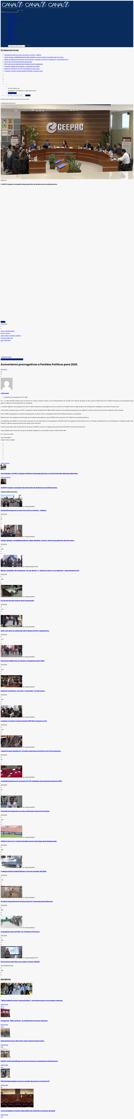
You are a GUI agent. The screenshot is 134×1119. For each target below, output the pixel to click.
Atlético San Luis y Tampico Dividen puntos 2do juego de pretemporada (29, 841)
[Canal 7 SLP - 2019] (35, 9)
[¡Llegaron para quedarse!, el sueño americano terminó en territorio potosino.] (11, 747)
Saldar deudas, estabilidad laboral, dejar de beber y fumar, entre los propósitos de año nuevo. (34, 57)
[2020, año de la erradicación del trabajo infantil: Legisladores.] (11, 627)
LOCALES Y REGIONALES (15, 19)
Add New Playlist (6, 357)
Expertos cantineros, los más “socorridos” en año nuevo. (22, 69)
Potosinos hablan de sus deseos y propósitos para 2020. (22, 66)
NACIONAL (11, 24)
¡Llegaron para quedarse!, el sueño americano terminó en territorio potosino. (31, 751)
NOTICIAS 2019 (8, 15)
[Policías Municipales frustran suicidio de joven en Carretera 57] (5, 1077)
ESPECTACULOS (13, 35)
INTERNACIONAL (13, 26)
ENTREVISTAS (12, 17)
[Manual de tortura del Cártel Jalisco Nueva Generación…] (5, 1037)
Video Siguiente (6, 477)
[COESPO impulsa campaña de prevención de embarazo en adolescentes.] (3, 484)
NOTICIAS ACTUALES (10, 40)
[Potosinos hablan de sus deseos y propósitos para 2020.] (11, 657)
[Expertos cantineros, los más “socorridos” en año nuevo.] (11, 687)
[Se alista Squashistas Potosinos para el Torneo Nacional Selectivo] (11, 897)
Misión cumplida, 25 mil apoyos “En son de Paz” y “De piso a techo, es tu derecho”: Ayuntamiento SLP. (36, 59)
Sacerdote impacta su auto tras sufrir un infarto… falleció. (22, 55)
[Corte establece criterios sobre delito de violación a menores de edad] (17, 1107)
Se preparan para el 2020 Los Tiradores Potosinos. (20, 932)
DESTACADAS (5, 359)
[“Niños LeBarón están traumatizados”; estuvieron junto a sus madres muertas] (16, 994)
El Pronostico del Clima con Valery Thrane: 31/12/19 (20, 962)
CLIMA (10, 31)
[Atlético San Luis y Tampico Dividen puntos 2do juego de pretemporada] (11, 837)
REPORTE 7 (11, 22)
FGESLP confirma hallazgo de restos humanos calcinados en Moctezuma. (29, 1061)
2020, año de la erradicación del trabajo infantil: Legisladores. (23, 64)
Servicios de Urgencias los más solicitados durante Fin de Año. (25, 811)
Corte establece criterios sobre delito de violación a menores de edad (28, 1111)
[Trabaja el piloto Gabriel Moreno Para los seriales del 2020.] (11, 867)
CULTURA (11, 33)
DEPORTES (11, 29)
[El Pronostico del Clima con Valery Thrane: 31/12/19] (11, 958)
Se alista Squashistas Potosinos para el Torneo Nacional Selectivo (27, 901)
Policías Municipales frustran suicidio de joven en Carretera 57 (25, 1081)
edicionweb (5, 393)
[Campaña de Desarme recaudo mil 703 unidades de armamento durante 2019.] (11, 777)
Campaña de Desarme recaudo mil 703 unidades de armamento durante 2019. (31, 781)
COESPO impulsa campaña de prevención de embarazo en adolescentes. (29, 488)
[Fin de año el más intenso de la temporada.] (11, 597)
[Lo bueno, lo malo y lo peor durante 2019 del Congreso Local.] (11, 717)
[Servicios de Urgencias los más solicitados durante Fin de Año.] (11, 807)
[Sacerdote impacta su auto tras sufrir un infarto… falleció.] (11, 506)
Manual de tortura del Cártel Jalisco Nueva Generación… (23, 1041)
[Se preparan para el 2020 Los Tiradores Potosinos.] (11, 928)
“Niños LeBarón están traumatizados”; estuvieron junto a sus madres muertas (32, 1000)
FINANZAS (11, 38)
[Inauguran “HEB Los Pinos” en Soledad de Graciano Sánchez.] (5, 1017)
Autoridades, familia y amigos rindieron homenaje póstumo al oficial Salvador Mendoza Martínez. (39, 473)
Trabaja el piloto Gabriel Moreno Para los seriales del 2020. (24, 871)
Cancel (3, 322)
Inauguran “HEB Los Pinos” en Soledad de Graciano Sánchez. (24, 1021)
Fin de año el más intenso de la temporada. (18, 62)
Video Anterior (5, 463)
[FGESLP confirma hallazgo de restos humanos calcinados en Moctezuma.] (5, 1057)
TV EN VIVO (7, 42)
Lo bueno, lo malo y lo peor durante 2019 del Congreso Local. (23, 71)
